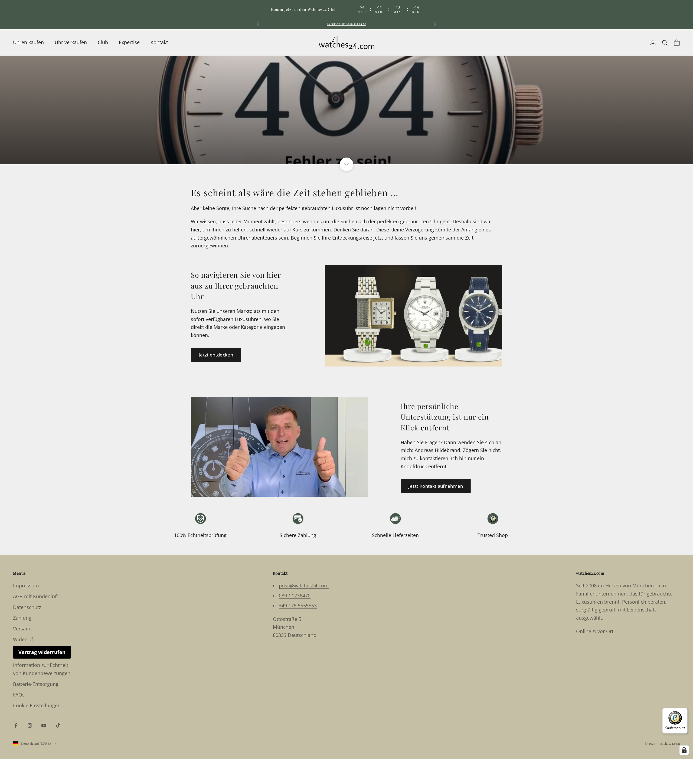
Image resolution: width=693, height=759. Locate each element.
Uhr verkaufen (71, 42)
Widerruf (23, 639)
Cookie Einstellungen (37, 705)
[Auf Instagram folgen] (29, 725)
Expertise (129, 42)
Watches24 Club (322, 9)
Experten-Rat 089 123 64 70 (346, 24)
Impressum (26, 585)
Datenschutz (27, 607)
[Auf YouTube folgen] (44, 725)
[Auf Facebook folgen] (15, 725)
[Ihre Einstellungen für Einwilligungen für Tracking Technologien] (684, 750)
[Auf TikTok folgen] (58, 725)
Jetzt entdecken (216, 355)
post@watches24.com (304, 585)
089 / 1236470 (294, 595)
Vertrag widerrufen (42, 652)
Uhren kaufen (28, 42)
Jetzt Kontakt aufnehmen (435, 486)
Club (103, 42)
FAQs (19, 694)
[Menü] (684, 711)
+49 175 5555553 (298, 605)
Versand (22, 628)
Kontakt (159, 42)
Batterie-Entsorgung (35, 684)
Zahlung (22, 617)
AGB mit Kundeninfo (36, 596)
